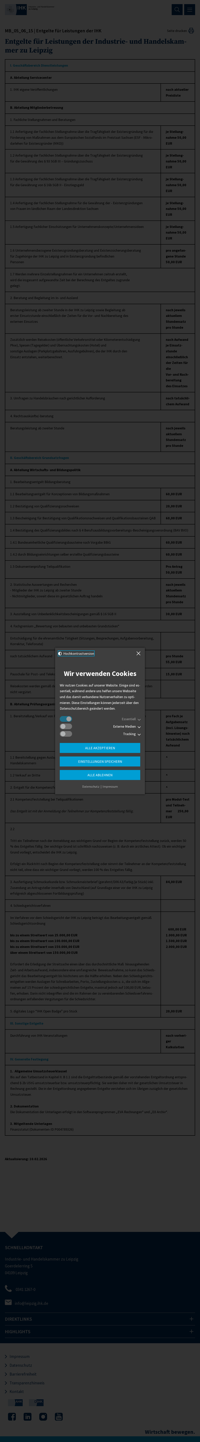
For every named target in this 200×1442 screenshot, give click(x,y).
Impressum (110, 786)
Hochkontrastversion (78, 653)
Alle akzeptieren (100, 748)
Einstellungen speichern (100, 761)
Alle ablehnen (100, 775)
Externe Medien (124, 726)
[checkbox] (66, 719)
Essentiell (129, 719)
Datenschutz (90, 786)
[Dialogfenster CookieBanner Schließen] (139, 653)
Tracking (129, 734)
